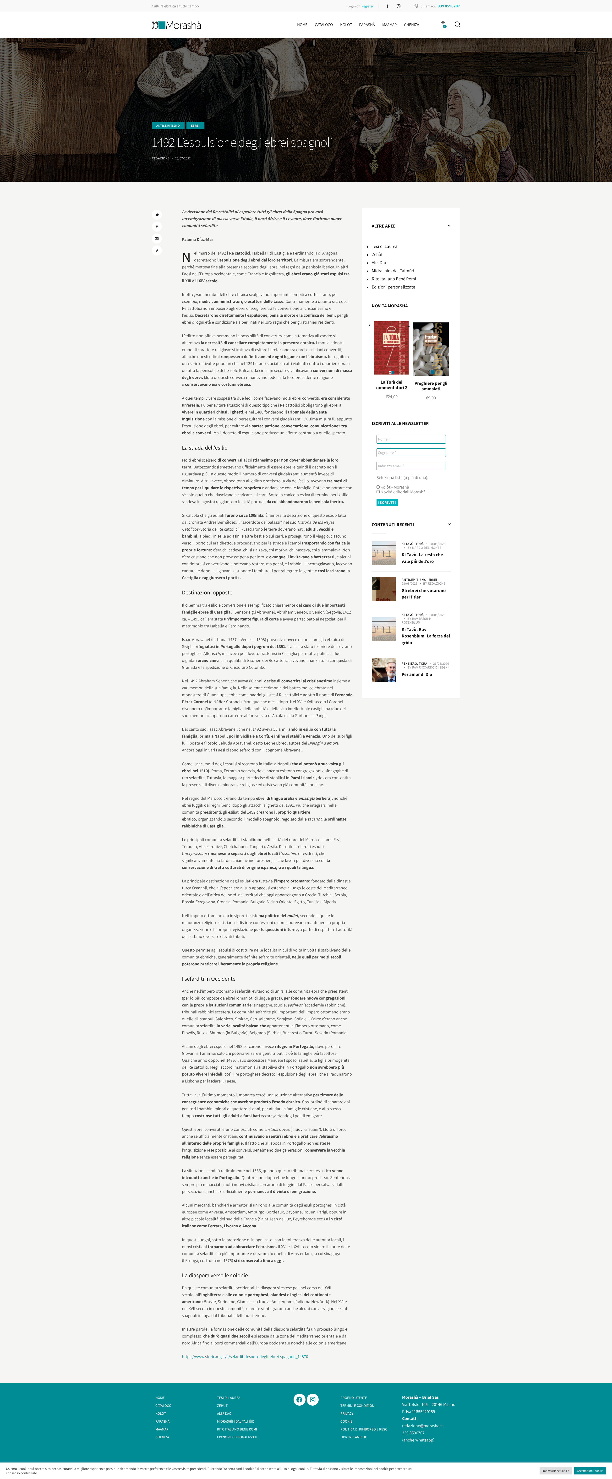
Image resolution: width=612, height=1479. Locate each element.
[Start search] (457, 24)
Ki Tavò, (408, 544)
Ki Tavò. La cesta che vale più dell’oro (422, 558)
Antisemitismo (168, 126)
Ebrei (195, 126)
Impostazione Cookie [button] (555, 1471)
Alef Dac (379, 262)
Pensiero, (410, 663)
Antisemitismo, (415, 579)
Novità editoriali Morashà (403, 491)
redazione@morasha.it (422, 1425)
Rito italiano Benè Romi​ (394, 279)
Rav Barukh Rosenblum (417, 620)
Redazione (437, 583)
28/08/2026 (437, 544)
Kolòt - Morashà (394, 487)
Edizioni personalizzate (393, 287)
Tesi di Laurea (385, 246)
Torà (419, 544)
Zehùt (377, 254)
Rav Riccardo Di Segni (430, 667)
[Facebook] (300, 1400)
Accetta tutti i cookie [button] (590, 1471)
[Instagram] (313, 1400)
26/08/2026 (441, 663)
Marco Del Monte (426, 547)
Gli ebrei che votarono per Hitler (424, 593)
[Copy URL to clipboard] (157, 250)
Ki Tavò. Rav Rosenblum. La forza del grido (426, 635)
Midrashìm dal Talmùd (393, 270)
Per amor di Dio (417, 674)
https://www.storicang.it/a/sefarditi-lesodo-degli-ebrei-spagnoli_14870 (245, 1356)
